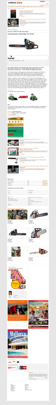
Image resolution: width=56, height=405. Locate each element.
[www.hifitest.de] (14, 370)
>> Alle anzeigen (21, 16)
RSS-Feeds (12, 389)
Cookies (26, 388)
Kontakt (26, 388)
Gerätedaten (13, 387)
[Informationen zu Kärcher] (14, 362)
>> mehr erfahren (11, 289)
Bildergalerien (13, 388)
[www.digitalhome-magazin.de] (10, 370)
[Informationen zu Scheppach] (18, 362)
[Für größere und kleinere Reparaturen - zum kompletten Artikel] (13, 14)
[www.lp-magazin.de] (21, 370)
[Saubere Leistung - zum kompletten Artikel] (13, 23)
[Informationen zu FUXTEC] (10, 362)
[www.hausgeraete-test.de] (18, 370)
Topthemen (13, 390)
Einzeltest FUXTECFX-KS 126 (31, 240)
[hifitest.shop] (24, 370)
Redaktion (12, 386)
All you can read (35, 6)
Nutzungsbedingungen (28, 389)
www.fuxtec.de (30, 193)
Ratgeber (28, 6)
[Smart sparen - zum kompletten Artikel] (13, 143)
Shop (31, 6)
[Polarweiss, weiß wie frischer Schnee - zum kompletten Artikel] (13, 151)
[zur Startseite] (16, 2)
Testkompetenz (13, 385)
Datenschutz (27, 387)
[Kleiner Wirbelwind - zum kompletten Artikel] (13, 160)
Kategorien (24, 6)
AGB (25, 386)
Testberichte (12, 6)
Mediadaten (27, 385)
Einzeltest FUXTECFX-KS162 (31, 259)
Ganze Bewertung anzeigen (14, 115)
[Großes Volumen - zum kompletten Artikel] (13, 169)
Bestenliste (17, 6)
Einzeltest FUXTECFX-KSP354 (10, 222)
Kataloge (12, 388)
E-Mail (14, 296)
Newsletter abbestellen (33, 379)
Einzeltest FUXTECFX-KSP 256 (31, 222)
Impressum (27, 384)
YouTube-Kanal (40, 6)
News (9, 6)
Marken (20, 6)
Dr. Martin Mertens (16, 295)
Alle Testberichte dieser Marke (14, 60)
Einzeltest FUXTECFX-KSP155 (10, 259)
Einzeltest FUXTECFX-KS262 (10, 240)
